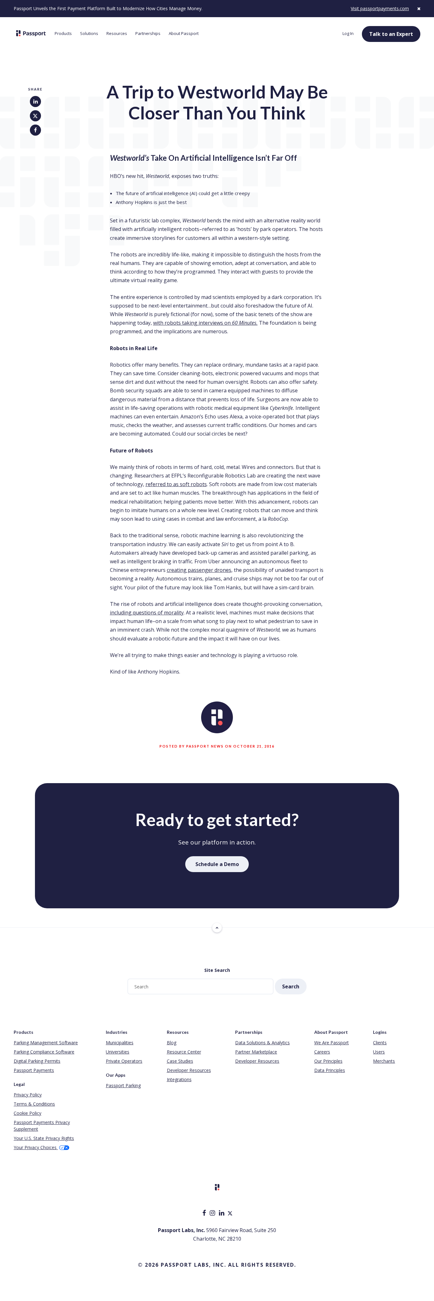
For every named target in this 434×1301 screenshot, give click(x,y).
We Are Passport (331, 1043)
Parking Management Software (46, 1043)
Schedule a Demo (217, 864)
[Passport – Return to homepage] (31, 33)
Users (379, 1052)
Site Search (217, 970)
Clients (380, 1043)
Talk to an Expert (391, 33)
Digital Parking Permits (37, 1061)
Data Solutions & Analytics (262, 1043)
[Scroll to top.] (217, 927)
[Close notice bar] (418, 8)
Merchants (384, 1061)
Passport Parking (123, 1085)
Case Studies (180, 1061)
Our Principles (328, 1061)
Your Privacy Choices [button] (36, 1147)
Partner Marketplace (256, 1052)
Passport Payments (34, 1070)
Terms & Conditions (34, 1104)
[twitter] (230, 1213)
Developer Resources (189, 1070)
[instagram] (213, 1213)
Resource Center (184, 1052)
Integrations (179, 1079)
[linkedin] (222, 1213)
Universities (117, 1052)
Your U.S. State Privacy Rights (44, 1138)
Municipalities (119, 1043)
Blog (171, 1043)
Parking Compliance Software (44, 1052)
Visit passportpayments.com (380, 8)
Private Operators (124, 1061)
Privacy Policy (28, 1095)
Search (290, 986)
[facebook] (204, 1213)
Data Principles (329, 1070)
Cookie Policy (27, 1113)
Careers (322, 1052)
